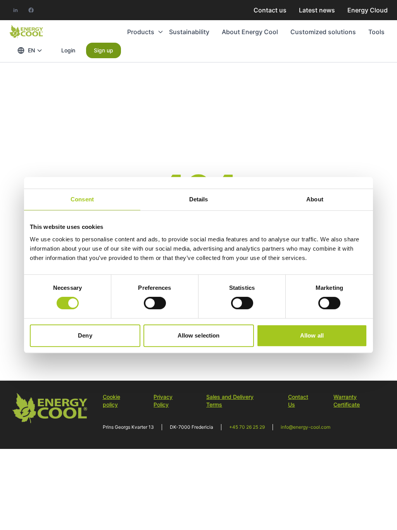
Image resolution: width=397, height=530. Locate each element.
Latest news (317, 10)
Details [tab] (198, 199)
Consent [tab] (82, 199)
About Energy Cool (250, 32)
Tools (376, 32)
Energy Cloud (367, 10)
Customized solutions (323, 32)
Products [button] (140, 32)
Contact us (270, 10)
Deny (85, 335)
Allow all (312, 335)
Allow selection (199, 335)
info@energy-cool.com (305, 427)
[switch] (155, 303)
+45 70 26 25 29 (247, 427)
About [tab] (314, 199)
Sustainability (189, 32)
